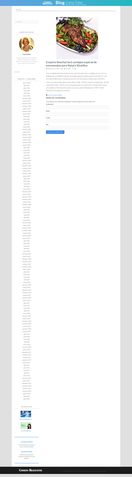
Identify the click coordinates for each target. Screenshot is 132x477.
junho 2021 (26, 243)
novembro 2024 (26, 137)
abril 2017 (27, 373)
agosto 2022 (26, 207)
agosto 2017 (26, 362)
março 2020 (26, 282)
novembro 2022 (26, 199)
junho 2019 (26, 305)
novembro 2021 (26, 230)
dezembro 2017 (26, 352)
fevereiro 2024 (26, 160)
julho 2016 (27, 396)
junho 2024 (26, 150)
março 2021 (26, 251)
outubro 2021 (27, 233)
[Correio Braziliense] (49, 3)
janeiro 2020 (26, 287)
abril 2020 (27, 280)
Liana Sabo (68, 68)
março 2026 (26, 96)
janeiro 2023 (26, 194)
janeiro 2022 (26, 225)
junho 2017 (26, 368)
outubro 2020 (27, 264)
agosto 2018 (26, 331)
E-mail (48, 118)
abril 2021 (27, 248)
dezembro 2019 (26, 290)
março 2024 (26, 158)
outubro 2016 (27, 388)
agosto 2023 (26, 176)
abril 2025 (27, 124)
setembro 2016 (26, 391)
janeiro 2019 (26, 318)
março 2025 (26, 127)
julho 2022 (27, 210)
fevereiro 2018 (26, 347)
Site (47, 124)
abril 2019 (27, 311)
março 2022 (26, 220)
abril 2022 (27, 217)
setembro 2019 (26, 298)
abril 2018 (27, 342)
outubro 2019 (27, 295)
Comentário (50, 104)
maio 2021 (27, 246)
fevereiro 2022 (26, 223)
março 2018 (26, 344)
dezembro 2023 (26, 166)
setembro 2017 (26, 360)
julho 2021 (27, 241)
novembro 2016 (26, 386)
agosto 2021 (26, 238)
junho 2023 (26, 181)
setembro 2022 (26, 204)
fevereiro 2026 (26, 98)
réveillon (59, 95)
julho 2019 (27, 303)
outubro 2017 (27, 357)
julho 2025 (27, 116)
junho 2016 (26, 399)
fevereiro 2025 (26, 129)
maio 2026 (27, 90)
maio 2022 (27, 215)
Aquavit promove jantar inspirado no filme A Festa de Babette (26, 456)
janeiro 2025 (26, 132)
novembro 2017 (26, 355)
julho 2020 (27, 272)
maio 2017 (27, 370)
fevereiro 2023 (26, 191)
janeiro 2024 (26, 163)
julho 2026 (27, 85)
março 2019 (26, 313)
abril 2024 (27, 155)
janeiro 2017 (26, 381)
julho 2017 (27, 365)
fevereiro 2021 (26, 254)
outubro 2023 (27, 171)
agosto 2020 (26, 269)
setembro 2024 (26, 142)
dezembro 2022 (26, 197)
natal (55, 95)
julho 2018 (27, 334)
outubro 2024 (27, 140)
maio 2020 (27, 277)
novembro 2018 (26, 324)
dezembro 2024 (26, 134)
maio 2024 (27, 153)
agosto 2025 (26, 114)
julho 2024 (27, 147)
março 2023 (26, 189)
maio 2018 (27, 339)
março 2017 (26, 375)
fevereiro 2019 (26, 316)
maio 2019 (27, 308)
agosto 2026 (26, 83)
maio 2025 (27, 122)
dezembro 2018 (26, 321)
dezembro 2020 (26, 259)
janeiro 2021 (26, 256)
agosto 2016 (26, 393)
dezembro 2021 (26, 228)
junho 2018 (26, 337)
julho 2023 (27, 178)
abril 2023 (27, 186)
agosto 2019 (26, 300)
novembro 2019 (26, 292)
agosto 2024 (26, 145)
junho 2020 (26, 274)
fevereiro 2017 (26, 378)
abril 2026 (27, 93)
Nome (48, 111)
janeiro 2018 (26, 349)
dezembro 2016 (26, 383)
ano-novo (50, 95)
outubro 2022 (27, 202)
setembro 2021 (26, 235)
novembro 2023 (26, 168)
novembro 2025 (26, 106)
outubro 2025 (27, 109)
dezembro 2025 (26, 103)
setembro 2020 (26, 267)
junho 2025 (26, 119)
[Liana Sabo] (72, 3)
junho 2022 (26, 212)
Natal (75, 68)
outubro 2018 (27, 326)
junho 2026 (26, 88)
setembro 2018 (26, 329)
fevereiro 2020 (26, 285)
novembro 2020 (26, 261)
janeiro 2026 (26, 101)
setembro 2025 (26, 111)
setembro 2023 (26, 173)
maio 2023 (27, 184)
